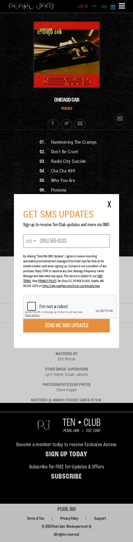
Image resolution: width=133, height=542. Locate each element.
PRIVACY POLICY (47, 281)
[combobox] (31, 241)
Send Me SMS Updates (66, 326)
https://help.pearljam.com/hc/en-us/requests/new (71, 286)
